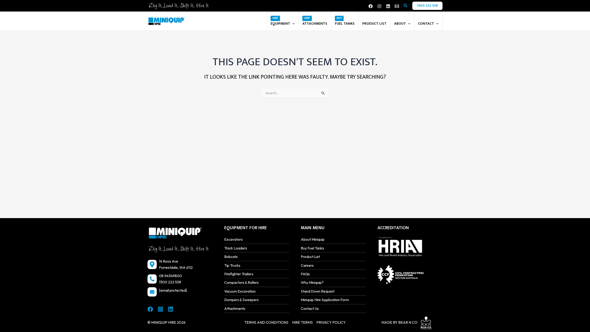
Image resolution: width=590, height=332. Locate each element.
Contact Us (310, 308)
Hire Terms (302, 322)
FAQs (305, 274)
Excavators (233, 239)
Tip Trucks (232, 265)
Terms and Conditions (266, 322)
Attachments (234, 308)
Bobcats (231, 256)
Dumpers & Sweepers (241, 299)
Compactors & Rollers (241, 282)
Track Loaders (235, 248)
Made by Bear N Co (399, 322)
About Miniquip (312, 239)
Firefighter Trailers (238, 274)
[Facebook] (371, 6)
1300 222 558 (170, 282)
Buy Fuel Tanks (312, 248)
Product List (310, 256)
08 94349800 (170, 275)
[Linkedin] (388, 6)
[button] (406, 6)
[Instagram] (379, 6)
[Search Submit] (323, 93)
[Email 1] (397, 6)
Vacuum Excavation (240, 291)
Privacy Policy (331, 322)
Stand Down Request (317, 291)
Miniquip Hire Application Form (325, 299)
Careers (307, 265)
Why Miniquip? (312, 282)
